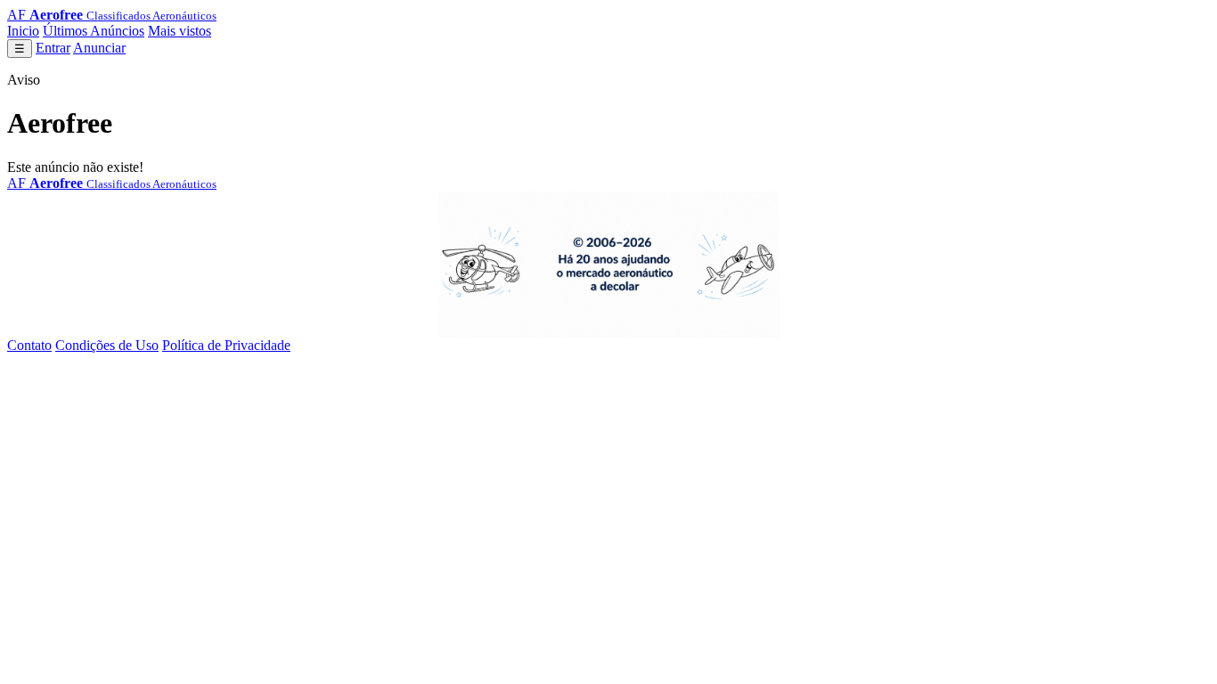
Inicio (23, 30)
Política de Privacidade (226, 345)
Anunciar (99, 47)
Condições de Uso (107, 345)
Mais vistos (179, 30)
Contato (29, 345)
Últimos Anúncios (93, 30)
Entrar (53, 47)
